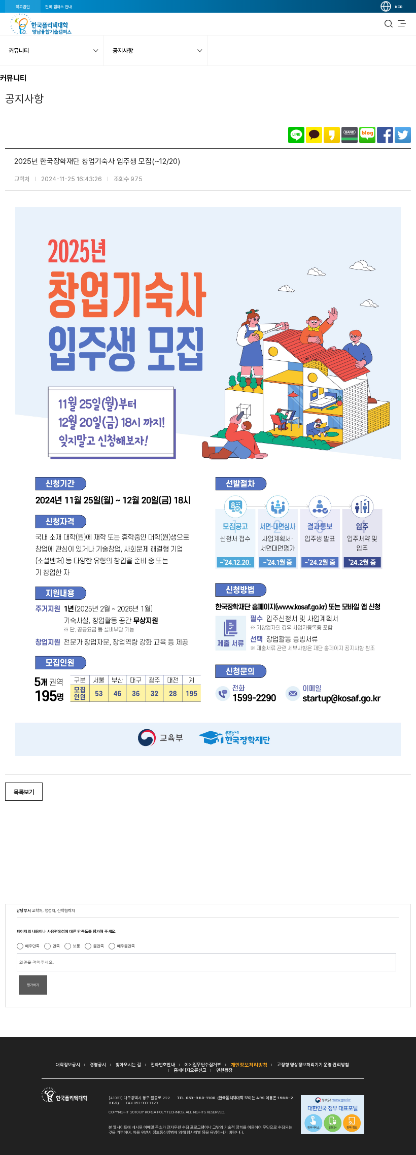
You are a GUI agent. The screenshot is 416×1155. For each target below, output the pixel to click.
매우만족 (32, 945)
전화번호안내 (163, 1064)
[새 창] (332, 1115)
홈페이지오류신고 (190, 1070)
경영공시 (98, 1064)
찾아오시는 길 (128, 1064)
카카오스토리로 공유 (332, 135)
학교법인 (23, 6)
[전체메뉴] (402, 23)
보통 (76, 945)
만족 (56, 945)
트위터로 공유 (403, 135)
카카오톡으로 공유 (314, 135)
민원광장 (224, 1070)
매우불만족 (126, 945)
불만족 (98, 945)
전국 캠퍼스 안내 (58, 6)
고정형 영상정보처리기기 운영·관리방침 (313, 1064)
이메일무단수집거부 (203, 1064)
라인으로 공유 (296, 135)
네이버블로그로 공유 (367, 135)
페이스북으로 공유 (385, 135)
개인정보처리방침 (249, 1065)
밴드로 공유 (349, 135)
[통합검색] (389, 24)
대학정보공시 (68, 1064)
